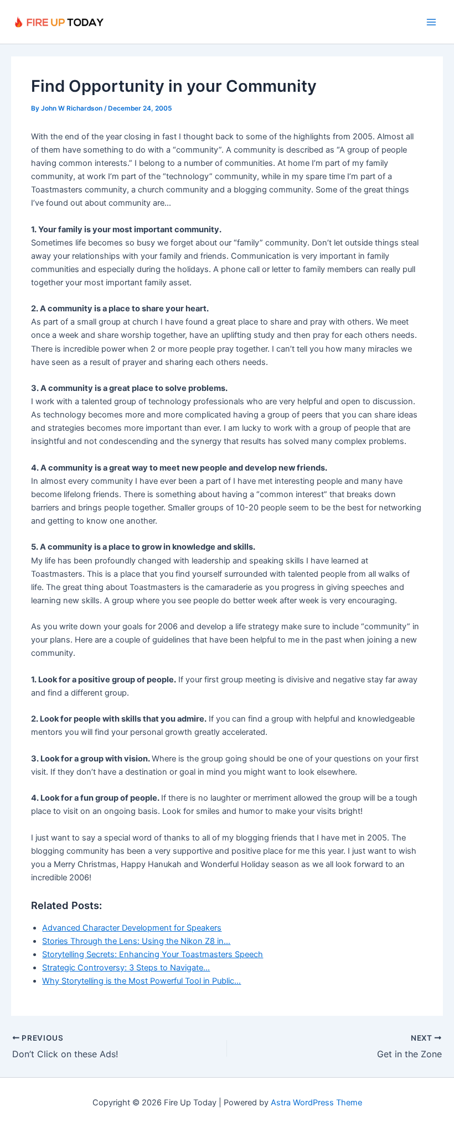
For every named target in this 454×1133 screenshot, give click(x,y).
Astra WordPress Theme (316, 1103)
